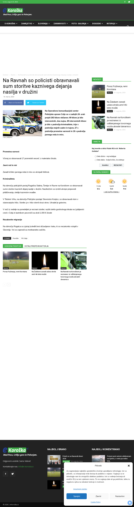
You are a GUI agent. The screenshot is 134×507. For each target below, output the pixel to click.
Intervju (111, 23)
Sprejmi (76, 496)
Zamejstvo (26, 23)
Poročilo (16, 238)
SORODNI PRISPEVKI (12, 246)
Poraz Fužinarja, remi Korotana (15, 272)
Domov (5, 75)
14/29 (111, 187)
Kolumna (9, 30)
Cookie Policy (95, 502)
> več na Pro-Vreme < (111, 192)
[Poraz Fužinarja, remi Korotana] (16, 260)
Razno (13, 75)
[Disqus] (45, 328)
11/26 (98, 187)
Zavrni (98, 496)
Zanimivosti (60, 23)
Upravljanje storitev (80, 489)
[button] (128, 465)
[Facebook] (125, 2)
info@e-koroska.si (26, 466)
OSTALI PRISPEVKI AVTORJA (36, 246)
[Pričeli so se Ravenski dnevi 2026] (53, 459)
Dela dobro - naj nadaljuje (106, 156)
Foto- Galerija (79, 23)
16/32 (124, 187)
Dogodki (96, 23)
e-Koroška (10, 23)
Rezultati (118, 165)
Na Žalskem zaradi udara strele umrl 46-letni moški (117, 105)
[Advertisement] (67, 51)
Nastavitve (119, 496)
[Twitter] (129, 2)
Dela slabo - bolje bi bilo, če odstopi (110, 160)
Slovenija (43, 23)
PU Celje (24, 238)
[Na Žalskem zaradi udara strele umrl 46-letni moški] (45, 260)
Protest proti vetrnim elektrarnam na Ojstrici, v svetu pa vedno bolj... (119, 458)
